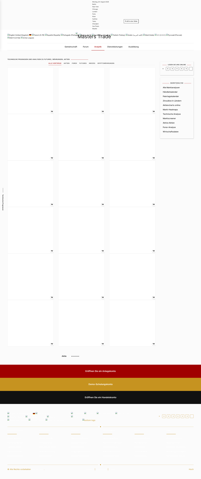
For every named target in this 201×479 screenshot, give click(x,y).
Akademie (101, 469)
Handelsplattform (110, 438)
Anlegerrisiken (45, 456)
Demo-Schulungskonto (101, 384)
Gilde (112, 469)
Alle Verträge (55, 63)
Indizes (92, 63)
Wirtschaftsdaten (171, 131)
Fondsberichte (45, 442)
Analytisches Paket (111, 456)
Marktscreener (169, 118)
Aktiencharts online (171, 105)
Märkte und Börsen (79, 438)
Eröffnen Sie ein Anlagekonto (100, 371)
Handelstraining (14, 447)
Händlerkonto (141, 442)
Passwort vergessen (154, 36)
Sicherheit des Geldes (176, 447)
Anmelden (130, 27)
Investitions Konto (142, 438)
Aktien (67, 63)
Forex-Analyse (169, 127)
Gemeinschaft (71, 47)
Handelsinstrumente (111, 451)
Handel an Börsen (15, 442)
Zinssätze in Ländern (172, 101)
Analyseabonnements (80, 451)
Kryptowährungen (106, 63)
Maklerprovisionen (79, 442)
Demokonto (140, 447)
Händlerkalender (170, 92)
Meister (89, 469)
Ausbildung (133, 47)
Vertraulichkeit (141, 451)
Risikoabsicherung (47, 451)
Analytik (98, 47)
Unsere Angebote (174, 438)
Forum (86, 47)
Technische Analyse (172, 114)
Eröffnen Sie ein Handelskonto (100, 397)
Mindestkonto (141, 456)
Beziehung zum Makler (176, 451)
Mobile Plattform (110, 447)
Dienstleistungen (115, 47)
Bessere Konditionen (80, 456)
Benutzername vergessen (136, 36)
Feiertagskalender (171, 96)
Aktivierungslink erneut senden (174, 36)
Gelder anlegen (14, 438)
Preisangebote (77, 447)
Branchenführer (173, 442)
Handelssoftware (14, 451)
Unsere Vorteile (46, 438)
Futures (83, 63)
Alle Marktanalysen (171, 87)
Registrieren (141, 27)
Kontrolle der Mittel (47, 447)
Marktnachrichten (15, 456)
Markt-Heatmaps (170, 109)
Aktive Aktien (169, 123)
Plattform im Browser (112, 442)
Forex (74, 63)
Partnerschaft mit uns (175, 456)
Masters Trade (37, 469)
